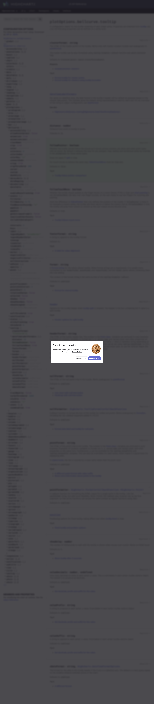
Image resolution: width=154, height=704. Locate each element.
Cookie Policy (77, 352)
